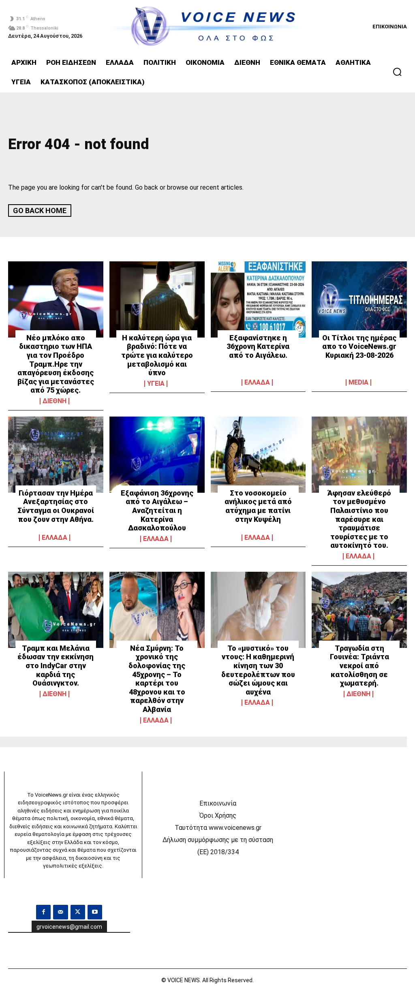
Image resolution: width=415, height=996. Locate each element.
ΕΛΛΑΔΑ (257, 382)
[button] (397, 71)
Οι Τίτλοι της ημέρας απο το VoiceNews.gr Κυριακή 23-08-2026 (359, 346)
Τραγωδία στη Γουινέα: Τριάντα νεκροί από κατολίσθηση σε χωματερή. (359, 665)
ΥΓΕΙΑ (156, 383)
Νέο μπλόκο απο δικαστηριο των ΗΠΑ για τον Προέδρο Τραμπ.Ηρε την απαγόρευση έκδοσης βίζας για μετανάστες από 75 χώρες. (55, 364)
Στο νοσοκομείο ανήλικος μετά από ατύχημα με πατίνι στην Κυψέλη (258, 506)
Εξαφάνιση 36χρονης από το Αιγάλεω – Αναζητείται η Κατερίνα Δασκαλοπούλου (157, 510)
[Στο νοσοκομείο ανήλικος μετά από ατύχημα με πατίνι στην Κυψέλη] (258, 455)
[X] (78, 912)
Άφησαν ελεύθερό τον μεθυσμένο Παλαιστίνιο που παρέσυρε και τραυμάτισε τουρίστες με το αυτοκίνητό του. (359, 519)
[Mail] (60, 912)
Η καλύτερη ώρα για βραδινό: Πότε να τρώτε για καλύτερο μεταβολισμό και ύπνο (157, 355)
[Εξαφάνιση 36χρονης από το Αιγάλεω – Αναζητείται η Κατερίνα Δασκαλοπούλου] (157, 455)
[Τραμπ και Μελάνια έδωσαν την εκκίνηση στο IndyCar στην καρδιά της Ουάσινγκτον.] (55, 610)
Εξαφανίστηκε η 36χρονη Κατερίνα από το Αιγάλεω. (258, 346)
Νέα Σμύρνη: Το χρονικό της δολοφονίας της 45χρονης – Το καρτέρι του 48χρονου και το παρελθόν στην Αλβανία (156, 679)
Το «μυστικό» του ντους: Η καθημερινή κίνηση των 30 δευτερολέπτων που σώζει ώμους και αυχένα (258, 670)
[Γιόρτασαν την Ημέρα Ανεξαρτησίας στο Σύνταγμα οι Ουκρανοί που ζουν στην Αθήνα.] (55, 455)
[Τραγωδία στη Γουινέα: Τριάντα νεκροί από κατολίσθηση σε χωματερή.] (359, 610)
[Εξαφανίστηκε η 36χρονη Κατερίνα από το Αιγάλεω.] (258, 299)
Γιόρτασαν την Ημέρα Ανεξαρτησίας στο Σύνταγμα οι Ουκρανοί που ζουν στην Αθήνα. (55, 506)
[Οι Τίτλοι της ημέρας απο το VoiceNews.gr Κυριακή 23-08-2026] (359, 299)
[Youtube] (95, 912)
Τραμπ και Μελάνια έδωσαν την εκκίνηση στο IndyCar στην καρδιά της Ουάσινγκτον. (55, 665)
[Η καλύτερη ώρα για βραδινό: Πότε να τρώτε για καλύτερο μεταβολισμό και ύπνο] (157, 299)
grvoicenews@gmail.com (69, 926)
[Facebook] (43, 912)
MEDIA (358, 382)
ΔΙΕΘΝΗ (54, 401)
